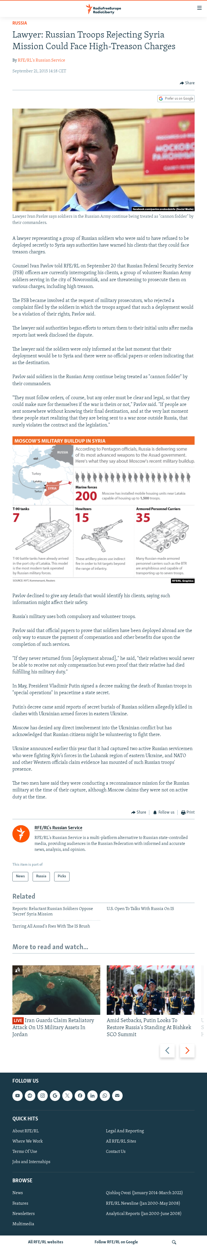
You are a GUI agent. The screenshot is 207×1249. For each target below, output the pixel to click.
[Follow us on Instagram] (42, 1095)
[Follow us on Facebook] (80, 1095)
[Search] (174, 1242)
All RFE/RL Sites (121, 1141)
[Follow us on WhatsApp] (105, 1095)
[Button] (187, 83)
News (17, 1193)
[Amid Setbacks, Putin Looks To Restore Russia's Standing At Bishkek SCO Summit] (151, 990)
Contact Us (116, 1152)
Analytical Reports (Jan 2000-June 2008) (144, 1213)
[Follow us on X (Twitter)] (67, 1095)
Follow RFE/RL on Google (116, 1242)
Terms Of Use (24, 1152)
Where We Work (27, 1141)
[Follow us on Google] (55, 1095)
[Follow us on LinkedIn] (92, 1095)
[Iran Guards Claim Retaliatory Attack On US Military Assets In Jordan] (56, 990)
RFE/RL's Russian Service (41, 60)
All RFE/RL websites (45, 1242)
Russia (19, 23)
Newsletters (23, 1213)
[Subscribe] (117, 1095)
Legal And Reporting (125, 1131)
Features (20, 1203)
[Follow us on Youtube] (17, 1095)
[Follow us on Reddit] (30, 1095)
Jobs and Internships (31, 1162)
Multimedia (23, 1224)
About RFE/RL (25, 1131)
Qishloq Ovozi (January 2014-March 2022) (144, 1193)
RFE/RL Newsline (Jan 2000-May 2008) (143, 1203)
